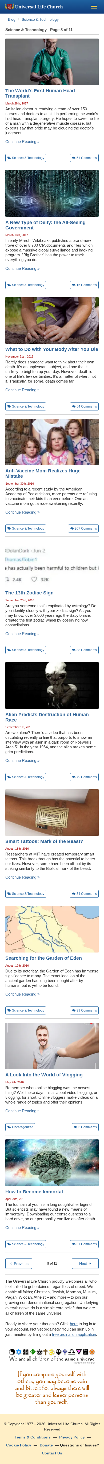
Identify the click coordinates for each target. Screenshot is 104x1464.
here (74, 1324)
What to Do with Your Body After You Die (51, 349)
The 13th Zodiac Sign (29, 592)
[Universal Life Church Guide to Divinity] (52, 1357)
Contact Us (52, 1453)
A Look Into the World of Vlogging (44, 1074)
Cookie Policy (18, 1445)
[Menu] (94, 6)
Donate (46, 1445)
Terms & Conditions (33, 1437)
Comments (87, 158)
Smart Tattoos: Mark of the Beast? (44, 841)
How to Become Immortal (34, 1191)
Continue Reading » (22, 141)
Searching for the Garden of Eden (43, 958)
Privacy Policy (72, 1437)
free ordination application (74, 1334)
